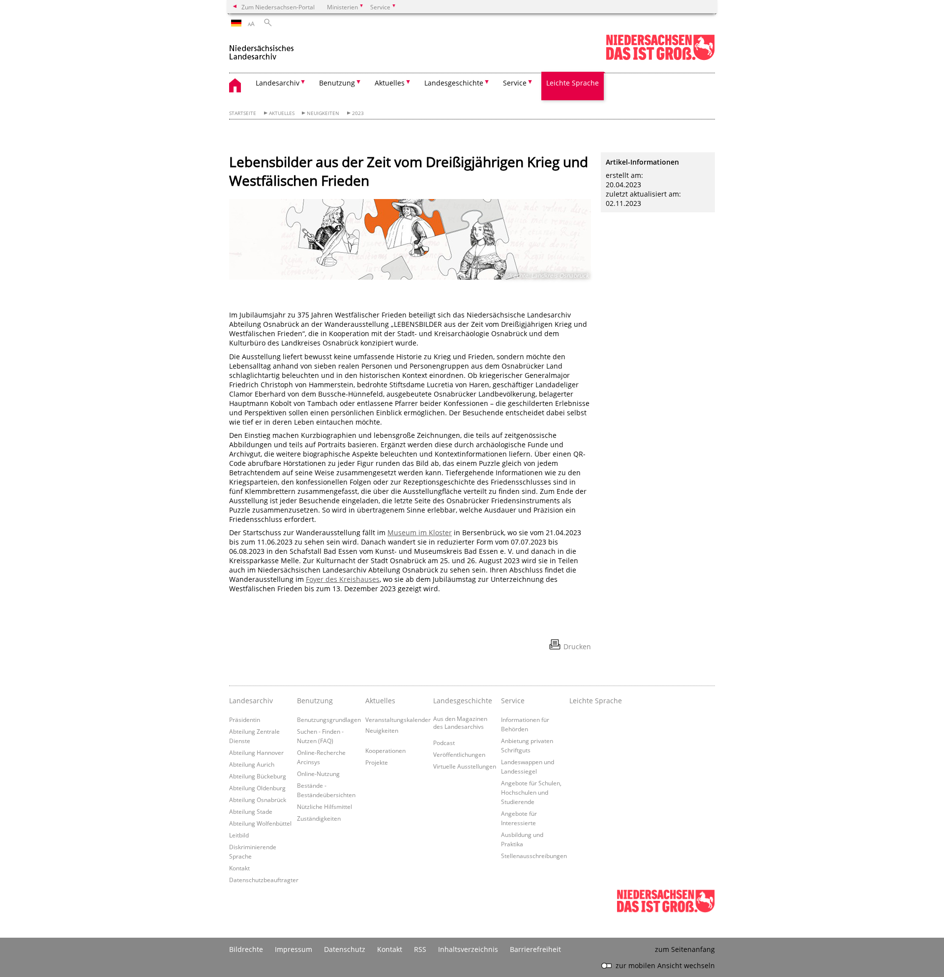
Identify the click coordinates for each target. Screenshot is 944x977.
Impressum (293, 949)
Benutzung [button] (337, 82)
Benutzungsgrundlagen (329, 719)
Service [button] (515, 82)
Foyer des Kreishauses (343, 579)
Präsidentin (244, 719)
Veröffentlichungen (459, 754)
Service (513, 700)
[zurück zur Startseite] (265, 48)
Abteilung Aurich (251, 764)
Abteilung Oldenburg (257, 788)
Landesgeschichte (462, 700)
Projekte (376, 762)
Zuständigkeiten (319, 818)
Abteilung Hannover (256, 752)
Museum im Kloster (419, 532)
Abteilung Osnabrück (257, 800)
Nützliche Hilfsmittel (324, 806)
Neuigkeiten (323, 113)
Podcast (444, 743)
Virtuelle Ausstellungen (464, 766)
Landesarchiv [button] (277, 82)
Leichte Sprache (572, 82)
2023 (358, 113)
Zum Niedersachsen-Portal (278, 7)
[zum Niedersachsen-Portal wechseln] (660, 58)
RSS (420, 949)
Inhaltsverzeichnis (468, 949)
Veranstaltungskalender (398, 719)
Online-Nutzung (318, 773)
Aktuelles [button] (390, 82)
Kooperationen (385, 750)
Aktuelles (282, 113)
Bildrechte (246, 949)
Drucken (577, 646)
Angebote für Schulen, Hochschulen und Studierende (531, 792)
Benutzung (315, 700)
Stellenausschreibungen (534, 856)
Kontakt (239, 868)
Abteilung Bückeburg (257, 776)
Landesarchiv (251, 700)
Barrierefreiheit (535, 949)
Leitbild (239, 835)
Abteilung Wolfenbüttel (260, 823)
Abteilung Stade (250, 811)
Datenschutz (344, 949)
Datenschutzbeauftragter (263, 880)
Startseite (242, 113)
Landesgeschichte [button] (453, 82)
